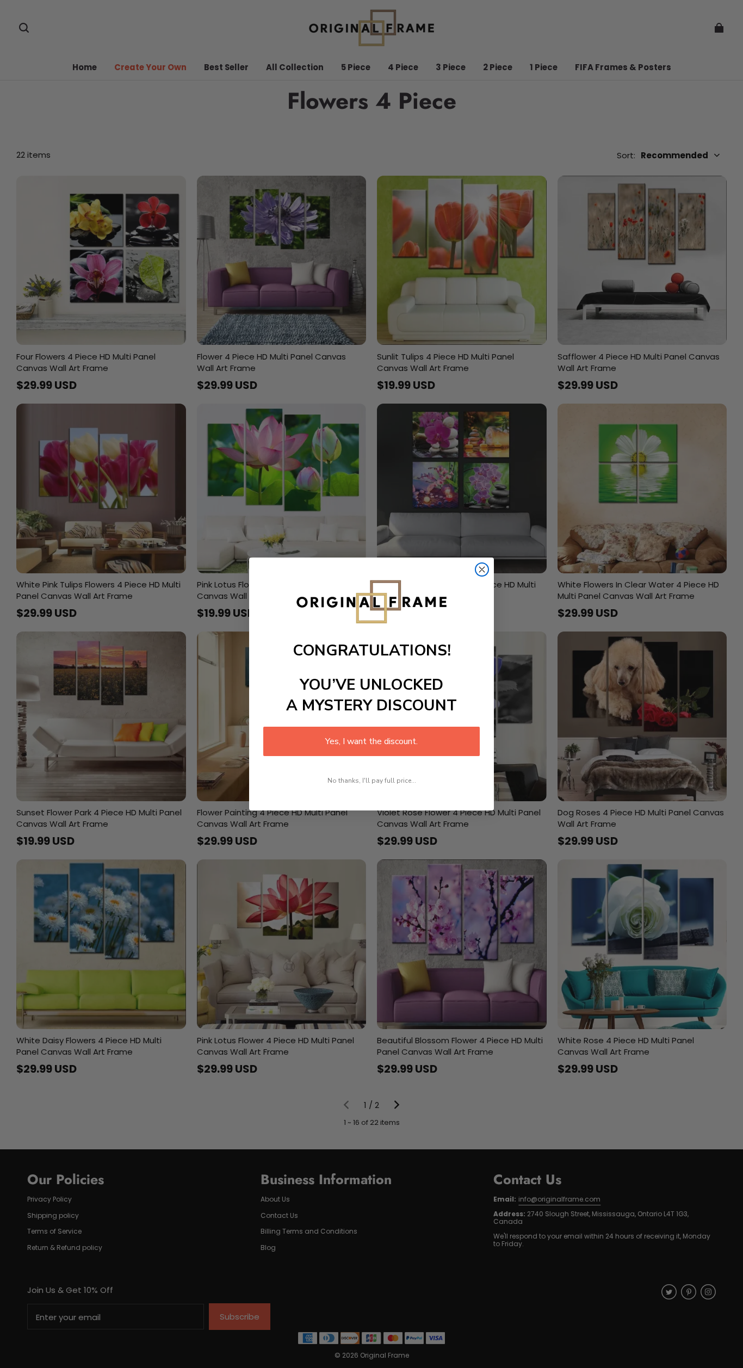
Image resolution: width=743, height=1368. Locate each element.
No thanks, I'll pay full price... (371, 780)
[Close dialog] (481, 569)
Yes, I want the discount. (371, 741)
